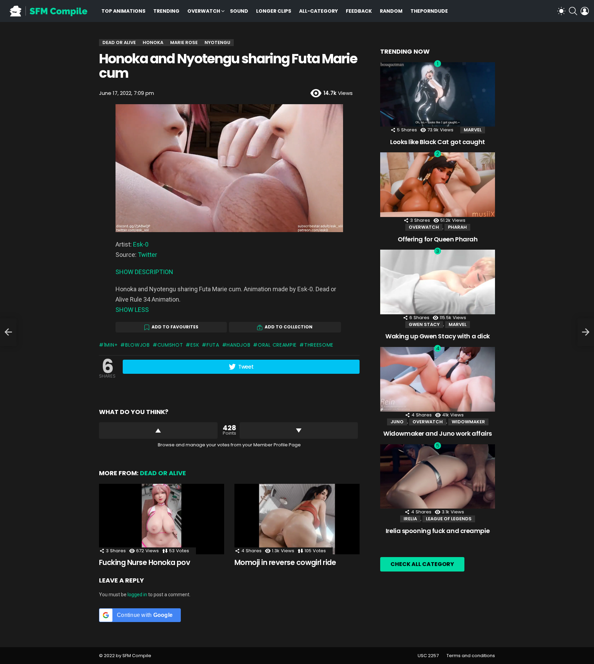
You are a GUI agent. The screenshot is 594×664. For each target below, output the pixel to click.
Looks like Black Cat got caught (437, 142)
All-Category (318, 11)
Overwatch (203, 11)
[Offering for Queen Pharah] (437, 184)
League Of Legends (449, 518)
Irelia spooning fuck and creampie (438, 530)
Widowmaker (468, 421)
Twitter (147, 254)
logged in (137, 594)
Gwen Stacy (424, 324)
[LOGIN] (585, 11)
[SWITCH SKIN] (561, 11)
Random (391, 11)
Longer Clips (273, 11)
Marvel (473, 130)
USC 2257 (428, 655)
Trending (166, 11)
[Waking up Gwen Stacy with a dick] (437, 282)
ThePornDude (429, 11)
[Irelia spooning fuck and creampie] (437, 476)
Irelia (410, 518)
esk (194, 344)
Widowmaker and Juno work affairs (437, 433)
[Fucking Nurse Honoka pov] (161, 519)
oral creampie (277, 344)
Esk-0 (140, 244)
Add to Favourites (175, 327)
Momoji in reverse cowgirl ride (285, 562)
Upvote (158, 430)
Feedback (359, 11)
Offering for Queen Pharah (438, 239)
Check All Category (422, 564)
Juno (397, 421)
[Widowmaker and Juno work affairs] (437, 379)
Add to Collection (288, 327)
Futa (213, 344)
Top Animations (123, 11)
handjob (238, 344)
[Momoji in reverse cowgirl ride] (297, 519)
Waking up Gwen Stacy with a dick (437, 336)
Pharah (457, 227)
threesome (318, 344)
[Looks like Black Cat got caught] (437, 94)
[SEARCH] (573, 11)
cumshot (170, 344)
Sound (239, 11)
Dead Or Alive (163, 473)
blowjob (137, 344)
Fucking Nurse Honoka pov (144, 562)
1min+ (111, 344)
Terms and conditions (471, 655)
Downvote (299, 430)
